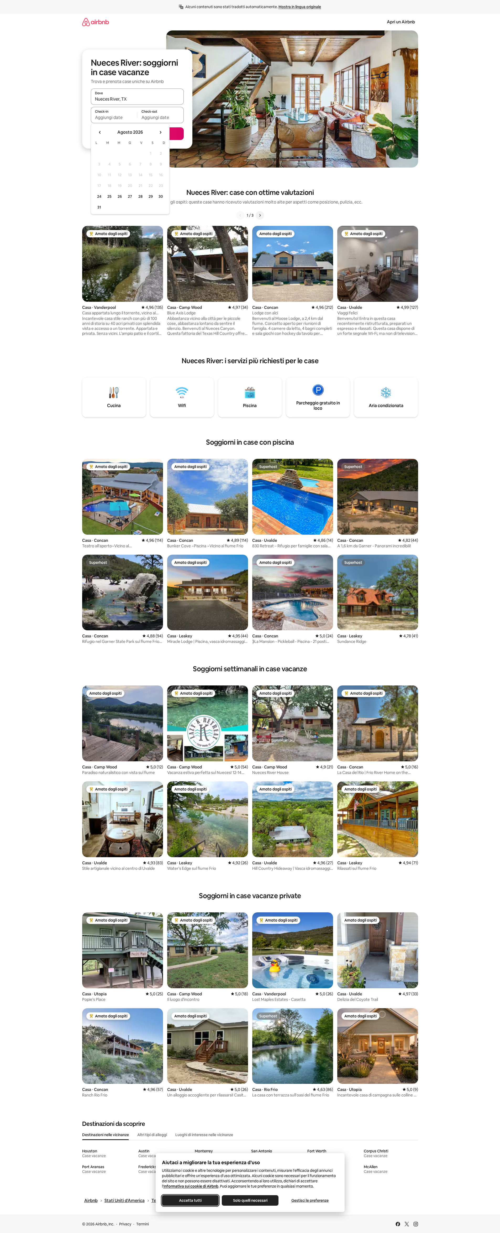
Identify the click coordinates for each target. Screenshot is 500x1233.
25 (109, 196)
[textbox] (114, 117)
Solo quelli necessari (250, 1200)
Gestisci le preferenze (310, 1200)
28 (140, 196)
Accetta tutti (190, 1200)
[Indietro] (240, 215)
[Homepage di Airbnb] (95, 22)
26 (120, 196)
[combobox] (137, 99)
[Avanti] (260, 215)
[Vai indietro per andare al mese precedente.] (100, 132)
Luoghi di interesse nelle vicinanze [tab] (204, 1134)
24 (99, 196)
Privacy (125, 1224)
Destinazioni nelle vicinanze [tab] (105, 1134)
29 (151, 196)
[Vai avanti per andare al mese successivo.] (160, 132)
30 (161, 196)
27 (130, 196)
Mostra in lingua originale (299, 6)
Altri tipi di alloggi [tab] (152, 1134)
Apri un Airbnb (401, 22)
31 (99, 207)
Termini (142, 1224)
